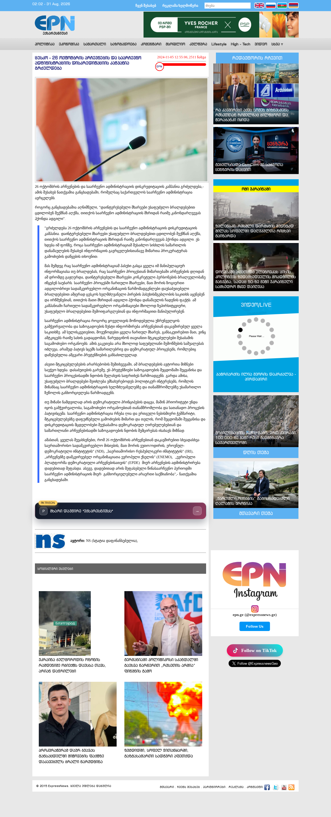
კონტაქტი (255, 787)
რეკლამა (236, 787)
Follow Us (255, 626)
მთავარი (167, 787)
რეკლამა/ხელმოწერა (180, 6)
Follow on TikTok (259, 650)
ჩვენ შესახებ (146, 6)
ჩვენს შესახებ (188, 787)
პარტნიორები (214, 787)
